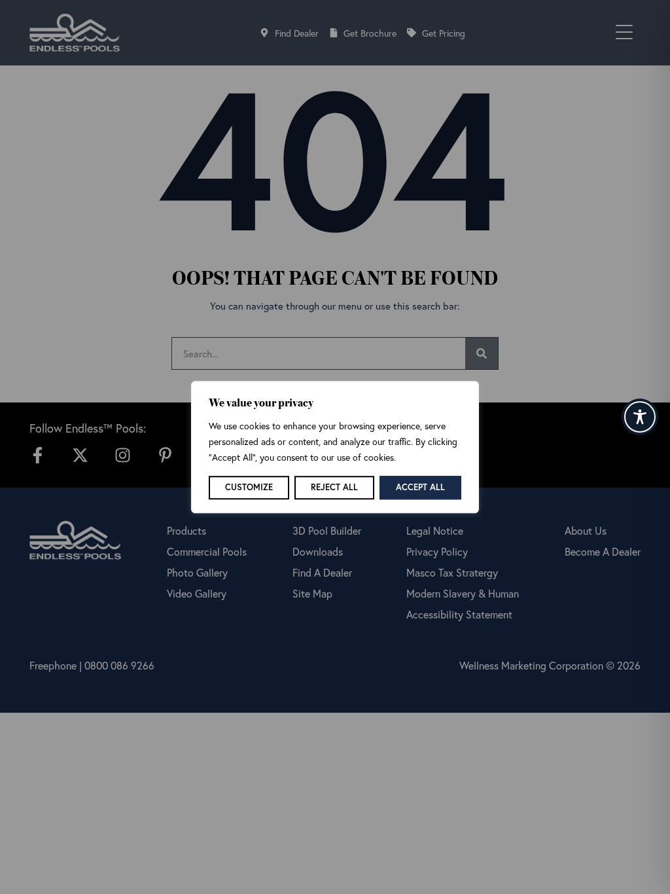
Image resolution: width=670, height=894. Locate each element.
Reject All (334, 487)
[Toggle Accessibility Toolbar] (640, 417)
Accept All (420, 487)
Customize (249, 487)
